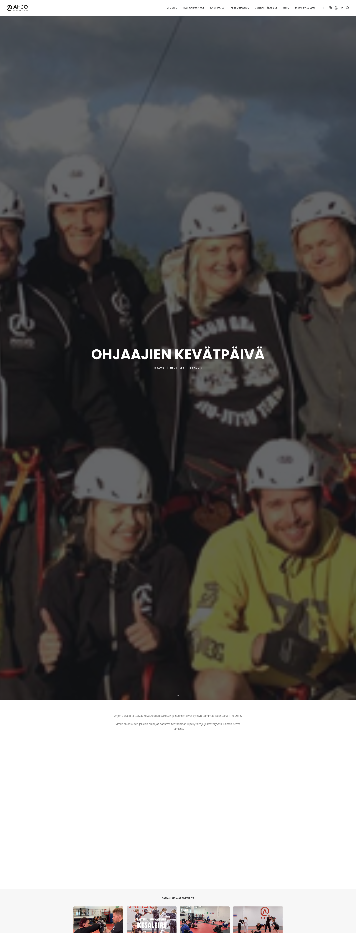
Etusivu (172, 7)
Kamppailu (217, 7)
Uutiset (179, 367)
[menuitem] (172, 8)
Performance (239, 7)
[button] (324, 8)
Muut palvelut (305, 7)
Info (286, 7)
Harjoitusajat (193, 7)
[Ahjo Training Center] (17, 8)
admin (198, 367)
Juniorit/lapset (266, 7)
